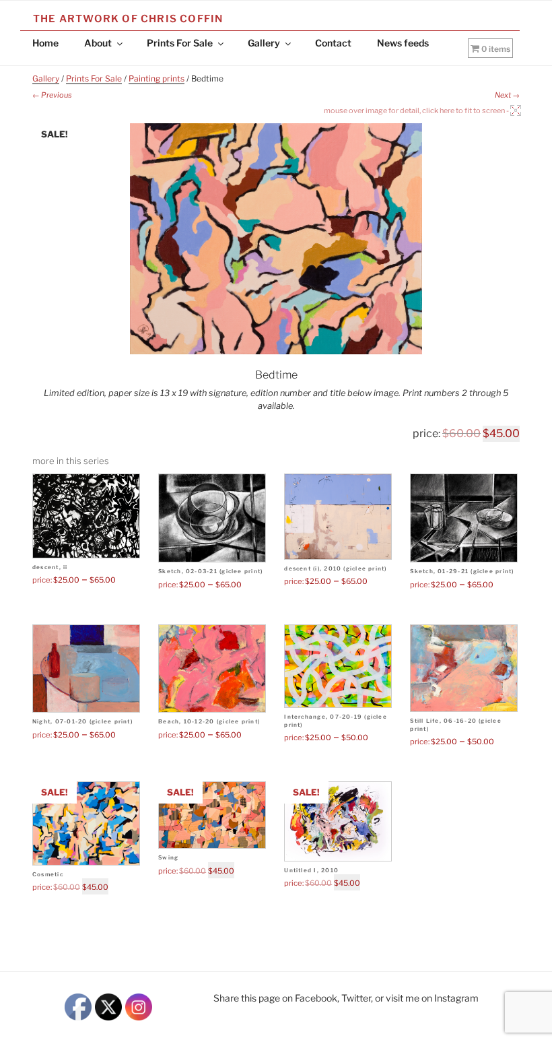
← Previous (52, 95)
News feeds (403, 42)
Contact (333, 42)
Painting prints (156, 78)
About (98, 42)
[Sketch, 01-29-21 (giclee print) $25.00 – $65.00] (464, 518)
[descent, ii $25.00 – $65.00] (86, 516)
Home (45, 42)
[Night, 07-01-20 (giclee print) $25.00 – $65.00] (86, 668)
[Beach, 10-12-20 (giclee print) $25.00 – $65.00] (212, 668)
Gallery (264, 42)
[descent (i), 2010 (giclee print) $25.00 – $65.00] (338, 517)
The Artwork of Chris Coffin (128, 19)
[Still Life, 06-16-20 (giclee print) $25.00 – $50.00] (464, 668)
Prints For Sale (180, 42)
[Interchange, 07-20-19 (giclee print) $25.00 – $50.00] (338, 666)
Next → (507, 95)
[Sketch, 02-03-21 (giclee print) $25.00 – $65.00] (212, 518)
